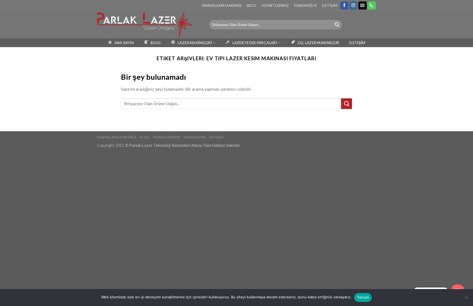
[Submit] (337, 24)
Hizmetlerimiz (275, 5)
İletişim (329, 5)
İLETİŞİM (357, 43)
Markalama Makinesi (222, 5)
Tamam (363, 297)
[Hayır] (466, 299)
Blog (251, 5)
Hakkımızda (305, 5)
